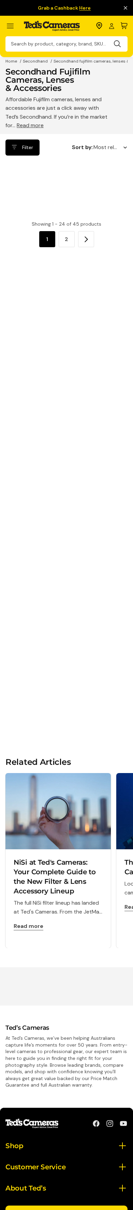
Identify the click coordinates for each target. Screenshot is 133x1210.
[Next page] (86, 239)
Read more (30, 125)
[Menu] (13, 26)
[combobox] (66, 44)
